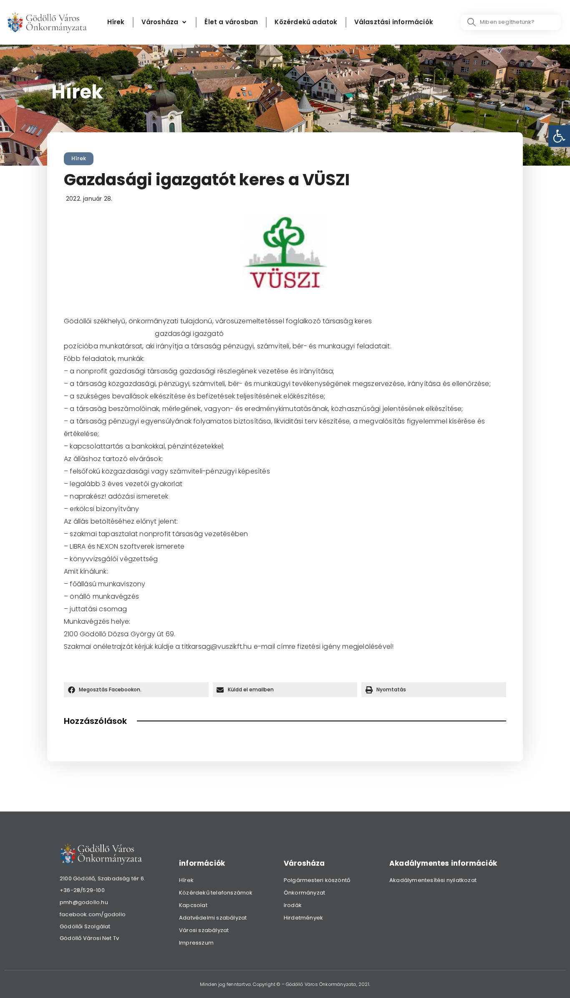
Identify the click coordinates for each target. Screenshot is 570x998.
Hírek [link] (78, 158)
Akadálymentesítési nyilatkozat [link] (433, 880)
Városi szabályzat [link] (204, 930)
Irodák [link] (293, 905)
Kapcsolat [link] (193, 905)
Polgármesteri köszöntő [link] (317, 880)
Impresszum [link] (196, 943)
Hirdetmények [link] (303, 918)
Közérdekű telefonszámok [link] (216, 893)
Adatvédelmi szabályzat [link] (213, 918)
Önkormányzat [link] (304, 893)
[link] (559, 136)
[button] (136, 689)
